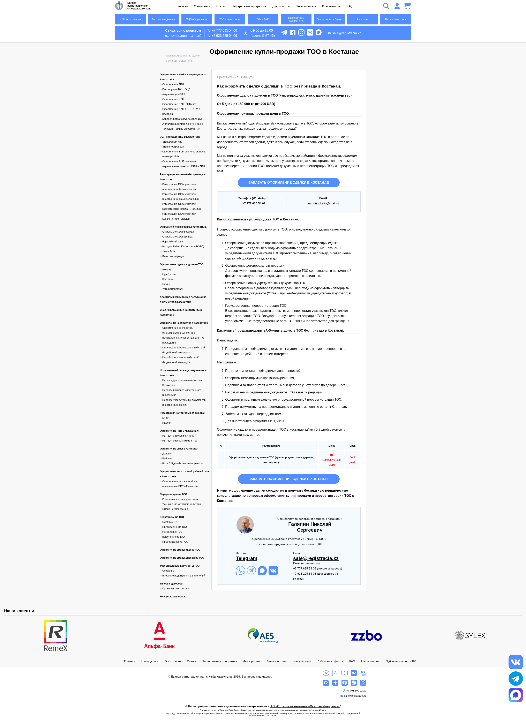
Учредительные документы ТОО (180, 565)
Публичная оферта (330, 661)
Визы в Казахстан (395, 19)
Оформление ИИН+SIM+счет (179, 104)
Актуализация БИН (173, 94)
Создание (168, 570)
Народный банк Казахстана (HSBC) (183, 246)
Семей (166, 284)
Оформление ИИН (173, 99)
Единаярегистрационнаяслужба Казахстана (139, 5)
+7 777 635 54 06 (224, 30)
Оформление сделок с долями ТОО (181, 264)
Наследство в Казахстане (296, 19)
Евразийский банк (172, 241)
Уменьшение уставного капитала (181, 504)
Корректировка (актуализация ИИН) (183, 119)
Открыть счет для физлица (178, 231)
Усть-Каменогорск (172, 289)
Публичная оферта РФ (401, 661)
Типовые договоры (171, 583)
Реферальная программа (249, 6)
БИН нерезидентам (163, 19)
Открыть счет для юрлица (177, 236)
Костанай (167, 279)
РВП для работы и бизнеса (178, 435)
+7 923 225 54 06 (224, 35)
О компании (202, 6)
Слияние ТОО (170, 522)
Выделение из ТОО (173, 536)
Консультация (331, 6)
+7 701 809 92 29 (356, 690)
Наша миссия (370, 661)
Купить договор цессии (175, 588)
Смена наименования (175, 509)
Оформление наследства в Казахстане (184, 323)
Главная (182, 6)
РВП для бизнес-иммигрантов (179, 440)
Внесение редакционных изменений (183, 575)
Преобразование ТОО (175, 541)
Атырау (166, 269)
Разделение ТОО (172, 531)
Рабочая (167, 458)
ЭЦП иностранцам (173, 146)
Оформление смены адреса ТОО (180, 549)
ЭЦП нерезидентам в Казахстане (180, 136)
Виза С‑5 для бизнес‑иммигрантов (182, 463)
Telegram (246, 558)
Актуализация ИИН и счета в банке (182, 123)
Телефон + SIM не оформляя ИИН (182, 128)
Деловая (167, 453)
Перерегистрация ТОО (173, 494)
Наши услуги (149, 661)
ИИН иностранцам (130, 19)
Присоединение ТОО (174, 527)
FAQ (350, 6)
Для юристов (281, 6)
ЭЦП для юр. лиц (172, 141)
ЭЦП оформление (197, 19)
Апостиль (362, 19)
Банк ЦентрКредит (173, 256)
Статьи (221, 6)
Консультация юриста (173, 596)
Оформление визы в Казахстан (179, 448)
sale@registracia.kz (346, 33)
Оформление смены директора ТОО (182, 557)
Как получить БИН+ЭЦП (176, 89)
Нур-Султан (169, 274)
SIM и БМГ (263, 19)
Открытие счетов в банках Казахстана (183, 226)
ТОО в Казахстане (229, 19)
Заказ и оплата (306, 6)
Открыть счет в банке (329, 19)
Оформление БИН (173, 84)
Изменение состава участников (180, 499)
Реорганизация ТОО (172, 517)
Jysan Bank (168, 251)
